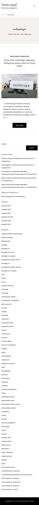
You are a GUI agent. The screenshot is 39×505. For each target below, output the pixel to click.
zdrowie (4, 460)
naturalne (4, 315)
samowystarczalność (8, 408)
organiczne (5, 360)
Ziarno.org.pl (9, 4)
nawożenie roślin (7, 323)
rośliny (3, 393)
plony (3, 367)
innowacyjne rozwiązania (10, 300)
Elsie (18, 501)
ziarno (3, 463)
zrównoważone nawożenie (10, 482)
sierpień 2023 (5, 224)
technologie (24, 56)
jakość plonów (6, 304)
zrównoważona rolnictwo (10, 478)
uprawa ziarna (6, 441)
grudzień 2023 (6, 209)
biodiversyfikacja (7, 237)
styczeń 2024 (6, 206)
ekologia (4, 245)
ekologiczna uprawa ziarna (10, 260)
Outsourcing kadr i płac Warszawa (19, 34)
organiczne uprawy (8, 363)
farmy (3, 282)
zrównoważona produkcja (10, 471)
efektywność (5, 241)
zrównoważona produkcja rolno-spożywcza (16, 475)
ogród (3, 352)
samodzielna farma (7, 397)
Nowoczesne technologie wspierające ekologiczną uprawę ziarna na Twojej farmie (19, 63)
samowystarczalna (7, 400)
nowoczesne (14, 56)
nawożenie (5, 319)
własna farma (6, 445)
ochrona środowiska (8, 345)
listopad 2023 (5, 213)
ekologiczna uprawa (8, 256)
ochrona (4, 337)
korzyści (4, 308)
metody (3, 312)
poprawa (4, 374)
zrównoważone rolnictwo (10, 486)
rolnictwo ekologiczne (9, 389)
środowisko (5, 412)
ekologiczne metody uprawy (11, 267)
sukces (3, 415)
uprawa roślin (6, 437)
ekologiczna (5, 248)
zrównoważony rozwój (9, 489)
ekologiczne (5, 263)
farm (3, 274)
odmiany (4, 349)
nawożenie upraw (7, 326)
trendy (3, 430)
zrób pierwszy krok (8, 467)
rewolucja (4, 382)
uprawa (4, 434)
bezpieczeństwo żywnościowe (11, 234)
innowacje (4, 293)
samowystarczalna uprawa (10, 404)
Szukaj (3, 144)
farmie (3, 278)
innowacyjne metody (8, 297)
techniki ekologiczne (8, 423)
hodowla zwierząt (7, 286)
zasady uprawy (6, 456)
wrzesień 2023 (6, 221)
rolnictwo (4, 386)
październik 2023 (7, 217)
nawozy (4, 330)
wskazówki (5, 449)
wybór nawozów (7, 452)
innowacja (4, 289)
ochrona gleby (6, 341)
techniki (4, 419)
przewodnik (5, 378)
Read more (19, 125)
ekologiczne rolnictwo (9, 271)
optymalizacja (6, 356)
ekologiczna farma (7, 252)
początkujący (6, 371)
